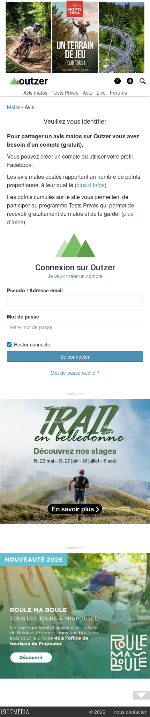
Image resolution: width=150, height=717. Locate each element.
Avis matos (35, 92)
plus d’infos (90, 185)
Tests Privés (65, 92)
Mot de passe (23, 316)
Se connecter (75, 356)
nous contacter (130, 711)
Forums (118, 92)
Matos (14, 106)
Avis (29, 106)
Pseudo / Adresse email (35, 290)
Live (101, 92)
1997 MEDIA (17, 712)
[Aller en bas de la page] (141, 695)
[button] (130, 81)
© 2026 (97, 711)
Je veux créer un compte (75, 275)
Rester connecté (32, 344)
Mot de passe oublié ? (75, 372)
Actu (87, 92)
